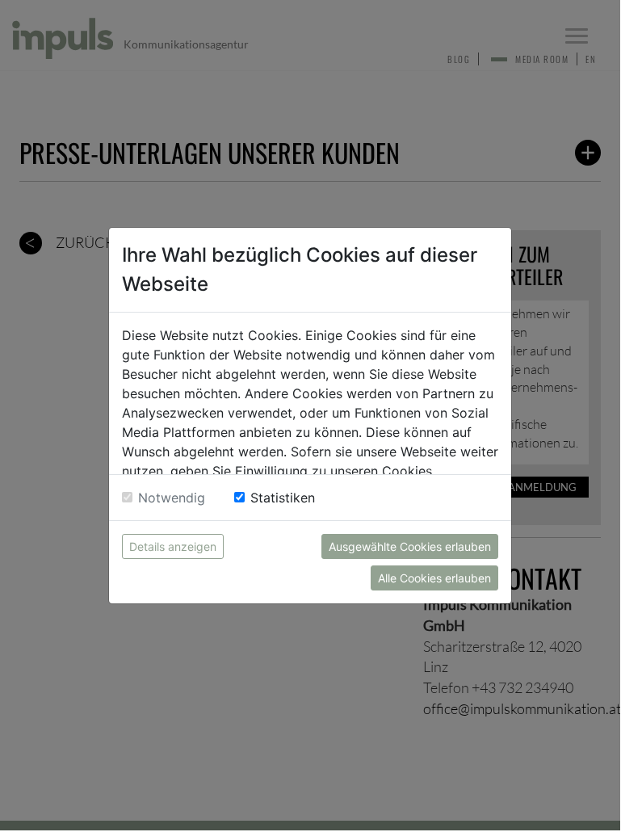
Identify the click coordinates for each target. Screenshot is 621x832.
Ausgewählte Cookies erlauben (410, 546)
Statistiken (282, 498)
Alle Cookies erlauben (434, 578)
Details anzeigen (172, 546)
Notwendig (171, 498)
